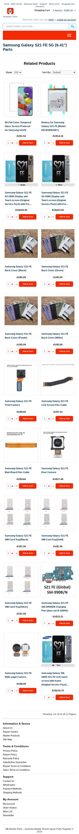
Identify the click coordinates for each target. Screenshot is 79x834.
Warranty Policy (11, 758)
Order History (10, 807)
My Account (9, 804)
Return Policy (10, 754)
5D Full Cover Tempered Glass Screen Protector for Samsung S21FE (18, 126)
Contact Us (8, 781)
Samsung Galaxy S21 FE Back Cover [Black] (18, 268)
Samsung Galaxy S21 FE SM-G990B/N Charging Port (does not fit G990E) (54, 607)
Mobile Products (11, 735)
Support (43, 4)
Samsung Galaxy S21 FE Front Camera (18, 403)
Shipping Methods (12, 792)
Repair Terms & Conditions (17, 766)
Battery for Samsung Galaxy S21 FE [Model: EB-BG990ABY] (53, 126)
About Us (7, 728)
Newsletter (8, 815)
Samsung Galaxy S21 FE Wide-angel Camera (18, 675)
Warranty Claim (30, 4)
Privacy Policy (10, 750)
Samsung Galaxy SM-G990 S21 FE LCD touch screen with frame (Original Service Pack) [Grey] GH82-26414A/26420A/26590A (54, 679)
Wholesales (9, 785)
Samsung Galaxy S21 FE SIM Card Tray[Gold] (54, 537)
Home (6, 4)
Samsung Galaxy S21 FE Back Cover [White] (54, 336)
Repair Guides (10, 731)
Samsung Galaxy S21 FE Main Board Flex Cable (18, 470)
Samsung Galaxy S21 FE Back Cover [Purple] (18, 336)
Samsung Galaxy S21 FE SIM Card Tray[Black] (18, 537)
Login (51, 19)
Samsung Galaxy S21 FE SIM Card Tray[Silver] (18, 605)
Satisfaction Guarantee (15, 762)
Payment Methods (12, 788)
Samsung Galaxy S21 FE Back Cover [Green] (54, 268)
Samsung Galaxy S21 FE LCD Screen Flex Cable (54, 403)
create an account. (66, 19)
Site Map (7, 739)
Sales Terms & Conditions (16, 770)
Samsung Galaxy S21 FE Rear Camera (54, 470)
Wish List (7, 811)
